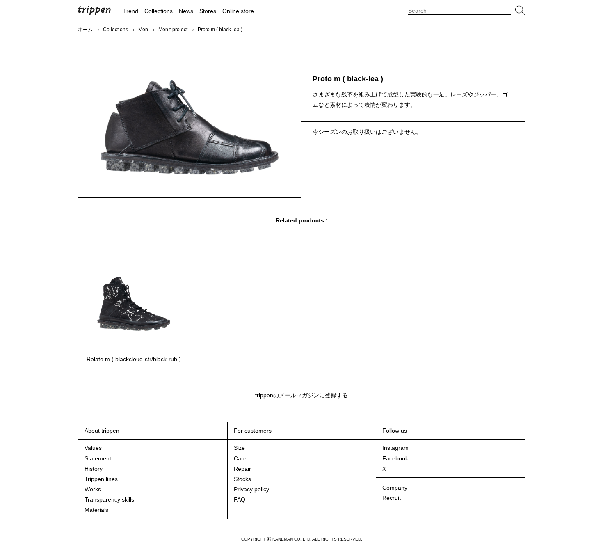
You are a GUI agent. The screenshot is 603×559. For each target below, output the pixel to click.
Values (93, 447)
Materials (96, 509)
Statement (98, 458)
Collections (158, 11)
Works (93, 489)
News (186, 11)
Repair (242, 468)
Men (143, 29)
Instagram (395, 447)
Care (240, 458)
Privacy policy (251, 489)
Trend (130, 11)
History (94, 468)
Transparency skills (109, 499)
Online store (238, 11)
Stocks (242, 479)
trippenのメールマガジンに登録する (301, 395)
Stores (207, 11)
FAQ (239, 499)
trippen (94, 10)
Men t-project (172, 29)
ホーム (85, 29)
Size (239, 447)
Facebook (395, 458)
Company (394, 487)
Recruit (391, 498)
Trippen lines (101, 479)
